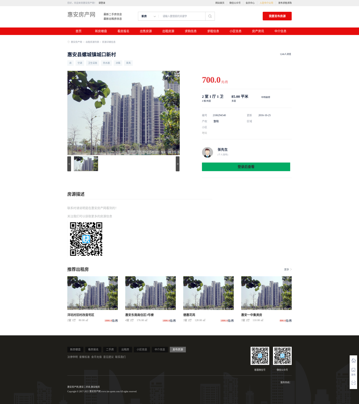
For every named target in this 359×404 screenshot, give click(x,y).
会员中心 (250, 3)
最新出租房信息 (113, 19)
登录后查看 (246, 167)
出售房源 (146, 31)
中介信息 (280, 31)
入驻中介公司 (266, 3)
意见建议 (108, 357)
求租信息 (213, 31)
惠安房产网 (81, 14)
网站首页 (219, 3)
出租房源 (168, 31)
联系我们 (120, 357)
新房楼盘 (101, 31)
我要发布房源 (277, 16)
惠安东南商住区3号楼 (139, 314)
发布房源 (178, 349)
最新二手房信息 (113, 14)
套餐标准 (84, 357)
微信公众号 (235, 3)
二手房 (110, 349)
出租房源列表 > (94, 42)
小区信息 (236, 31)
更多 (286, 269)
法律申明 (72, 357)
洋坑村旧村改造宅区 (80, 314)
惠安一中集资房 (251, 314)
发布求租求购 (285, 3)
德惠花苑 (189, 314)
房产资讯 (258, 31)
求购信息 (191, 31)
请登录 (102, 3)
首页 (79, 31)
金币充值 (96, 357)
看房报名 (123, 31)
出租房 (125, 349)
